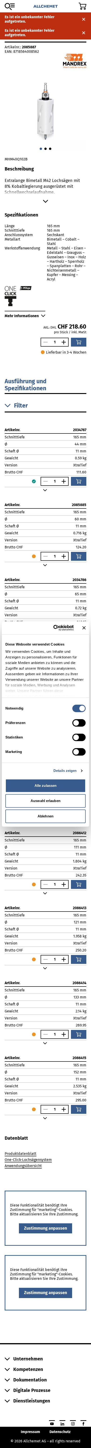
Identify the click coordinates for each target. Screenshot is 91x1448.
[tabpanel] (45, 1160)
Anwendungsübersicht (23, 1166)
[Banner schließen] (84, 627)
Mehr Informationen (22, 316)
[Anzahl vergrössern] (65, 342)
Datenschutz (59, 1432)
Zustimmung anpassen (45, 1228)
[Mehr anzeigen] (45, 201)
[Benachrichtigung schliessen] (83, 19)
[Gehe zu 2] (50, 149)
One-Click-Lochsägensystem (28, 1159)
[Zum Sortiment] (10, 6)
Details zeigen (65, 771)
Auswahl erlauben (45, 801)
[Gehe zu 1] (45, 149)
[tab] (16, 1138)
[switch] (79, 723)
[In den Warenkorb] (78, 342)
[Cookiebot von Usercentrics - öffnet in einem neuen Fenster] (55, 628)
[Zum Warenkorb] (82, 6)
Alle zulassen (45, 786)
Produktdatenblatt (20, 1153)
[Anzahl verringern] (44, 342)
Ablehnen (45, 816)
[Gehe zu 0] (41, 149)
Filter (21, 405)
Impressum (30, 1432)
